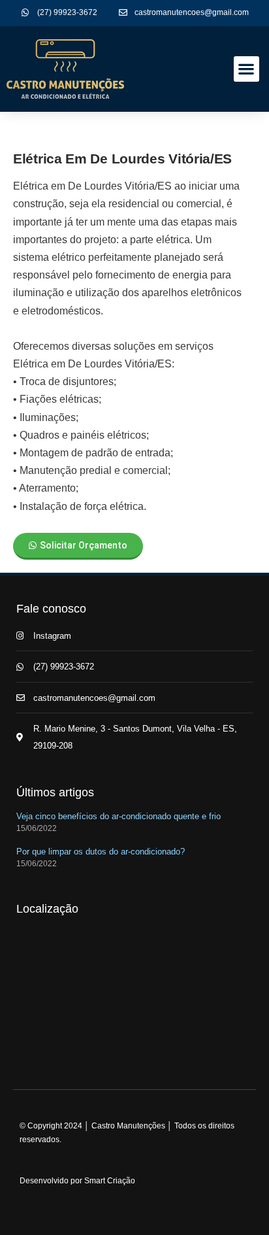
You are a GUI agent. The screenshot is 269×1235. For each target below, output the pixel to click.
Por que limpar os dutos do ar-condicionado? (100, 851)
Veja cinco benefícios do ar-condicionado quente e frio (118, 816)
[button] (246, 69)
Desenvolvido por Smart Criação (77, 1180)
